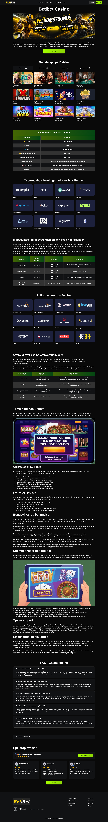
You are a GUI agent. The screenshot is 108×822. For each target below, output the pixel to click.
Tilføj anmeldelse (85, 755)
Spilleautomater (83, 68)
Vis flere (54, 782)
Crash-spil (63, 68)
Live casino (42, 68)
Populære (22, 68)
